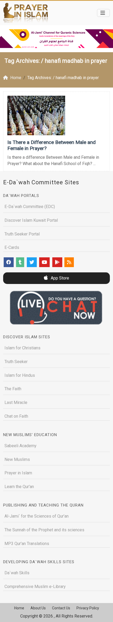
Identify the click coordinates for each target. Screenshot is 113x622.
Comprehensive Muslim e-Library (35, 586)
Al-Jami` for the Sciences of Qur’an (36, 516)
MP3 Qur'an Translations (26, 543)
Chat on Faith (16, 416)
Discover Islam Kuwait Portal (31, 220)
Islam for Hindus (19, 375)
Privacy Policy (87, 608)
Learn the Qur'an (19, 486)
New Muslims (17, 459)
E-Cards (11, 247)
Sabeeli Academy (20, 445)
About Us (38, 608)
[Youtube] (44, 262)
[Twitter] (32, 262)
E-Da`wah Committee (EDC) (29, 206)
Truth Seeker (16, 361)
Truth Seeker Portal (22, 234)
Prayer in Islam (18, 472)
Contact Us (61, 608)
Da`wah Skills (16, 572)
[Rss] (69, 262)
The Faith (12, 388)
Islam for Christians (22, 347)
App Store (59, 278)
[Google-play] (57, 262)
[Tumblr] (20, 262)
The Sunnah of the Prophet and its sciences (44, 529)
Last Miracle (15, 402)
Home (19, 608)
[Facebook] (9, 262)
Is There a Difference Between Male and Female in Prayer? (51, 145)
